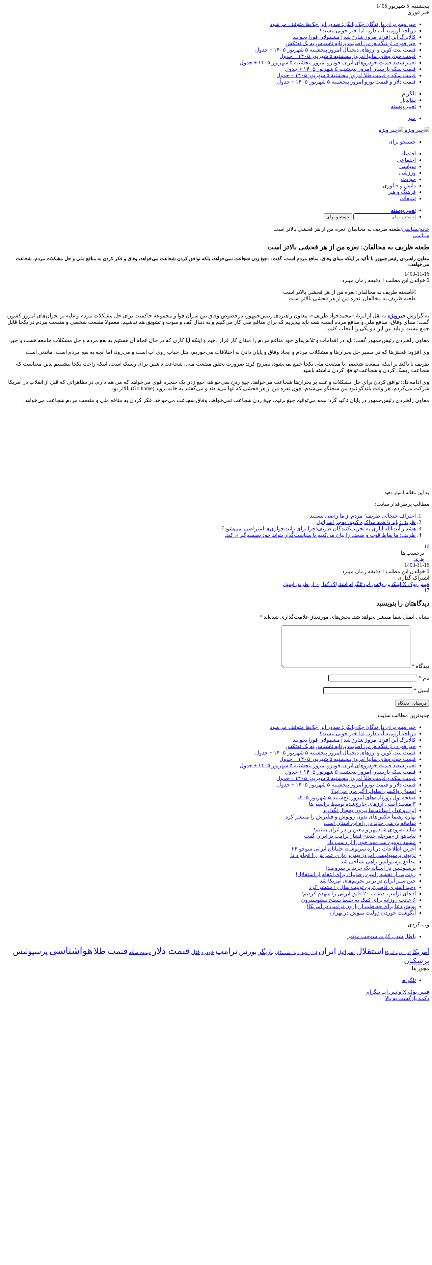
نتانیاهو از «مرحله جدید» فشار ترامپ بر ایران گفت (360, 836)
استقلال (370, 951)
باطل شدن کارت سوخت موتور (381, 936)
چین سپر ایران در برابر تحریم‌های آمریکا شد (368, 881)
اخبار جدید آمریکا (398, 953)
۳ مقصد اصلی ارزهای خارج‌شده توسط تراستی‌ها (362, 804)
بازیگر (266, 951)
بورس (248, 951)
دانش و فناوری (399, 185)
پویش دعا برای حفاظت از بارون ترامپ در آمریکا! (361, 906)
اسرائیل (346, 952)
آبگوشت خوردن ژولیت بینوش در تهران (373, 913)
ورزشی (407, 173)
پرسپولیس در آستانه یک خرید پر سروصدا (371, 868)
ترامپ (226, 951)
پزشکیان (416, 961)
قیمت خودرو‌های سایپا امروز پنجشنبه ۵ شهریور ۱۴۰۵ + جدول (347, 56)
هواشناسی (70, 950)
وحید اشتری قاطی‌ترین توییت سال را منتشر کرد (362, 887)
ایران (327, 951)
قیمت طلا (111, 951)
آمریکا (420, 951)
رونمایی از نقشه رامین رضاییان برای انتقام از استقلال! (356, 874)
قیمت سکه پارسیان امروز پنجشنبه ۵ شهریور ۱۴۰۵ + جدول (350, 69)
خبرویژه (397, 315)
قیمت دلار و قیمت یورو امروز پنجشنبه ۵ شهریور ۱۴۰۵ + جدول (346, 82)
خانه (424, 229)
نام (424, 678)
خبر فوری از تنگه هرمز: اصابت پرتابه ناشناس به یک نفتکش (351, 43)
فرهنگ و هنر (402, 192)
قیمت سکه (140, 952)
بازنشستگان (285, 952)
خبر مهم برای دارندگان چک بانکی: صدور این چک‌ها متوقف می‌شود (343, 24)
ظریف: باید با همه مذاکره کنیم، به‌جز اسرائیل (366, 522)
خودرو (207, 952)
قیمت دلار (171, 951)
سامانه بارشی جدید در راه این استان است (370, 823)
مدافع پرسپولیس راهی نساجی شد (378, 861)
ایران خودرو (307, 952)
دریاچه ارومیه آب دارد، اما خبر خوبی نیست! (368, 30)
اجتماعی (406, 160)
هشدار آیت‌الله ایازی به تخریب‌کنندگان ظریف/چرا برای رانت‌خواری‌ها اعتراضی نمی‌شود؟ (318, 528)
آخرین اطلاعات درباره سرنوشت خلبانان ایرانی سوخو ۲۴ (354, 849)
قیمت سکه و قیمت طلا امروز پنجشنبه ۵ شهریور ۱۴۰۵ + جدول (346, 75)
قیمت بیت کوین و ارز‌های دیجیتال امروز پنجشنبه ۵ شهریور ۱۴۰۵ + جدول (335, 50)
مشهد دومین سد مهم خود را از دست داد (371, 842)
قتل (195, 952)
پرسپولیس (30, 951)
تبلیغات (408, 198)
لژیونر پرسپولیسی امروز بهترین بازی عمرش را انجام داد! (353, 855)
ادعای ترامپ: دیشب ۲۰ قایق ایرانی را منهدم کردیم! (358, 893)
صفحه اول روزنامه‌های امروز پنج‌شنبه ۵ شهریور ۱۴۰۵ (356, 797)
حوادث (408, 179)
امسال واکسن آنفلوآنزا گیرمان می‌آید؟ (373, 791)
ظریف (418, 559)
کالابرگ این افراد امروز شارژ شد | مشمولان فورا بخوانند (354, 37)
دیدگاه (420, 666)
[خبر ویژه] (404, 130)
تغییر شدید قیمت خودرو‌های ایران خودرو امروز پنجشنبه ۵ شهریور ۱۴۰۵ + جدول (328, 62)
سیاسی (407, 166)
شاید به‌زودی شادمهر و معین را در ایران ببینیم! (365, 829)
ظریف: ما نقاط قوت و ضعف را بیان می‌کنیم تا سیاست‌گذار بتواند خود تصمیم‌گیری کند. (320, 535)
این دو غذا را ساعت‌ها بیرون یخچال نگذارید (369, 810)
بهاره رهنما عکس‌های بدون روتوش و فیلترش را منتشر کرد (351, 817)
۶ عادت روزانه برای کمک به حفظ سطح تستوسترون (358, 900)
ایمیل (421, 690)
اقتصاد (408, 153)
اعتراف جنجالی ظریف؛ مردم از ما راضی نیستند (363, 516)
